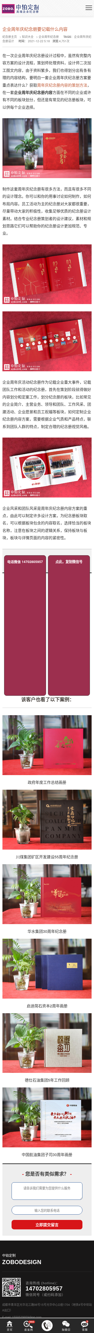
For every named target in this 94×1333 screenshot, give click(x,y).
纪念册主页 (9, 36)
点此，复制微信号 (68, 561)
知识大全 (28, 36)
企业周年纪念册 (49, 36)
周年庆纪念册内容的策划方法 (62, 85)
